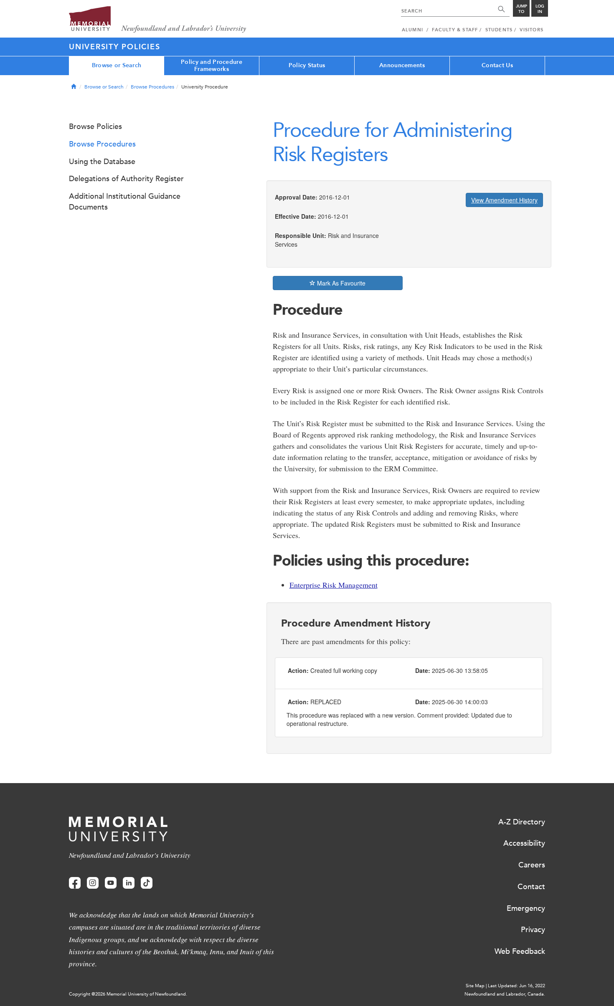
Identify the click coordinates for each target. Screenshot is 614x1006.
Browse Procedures (152, 87)
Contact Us (497, 65)
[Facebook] (75, 883)
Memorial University (157, 19)
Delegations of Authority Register (126, 178)
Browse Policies (95, 126)
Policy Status (307, 65)
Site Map (475, 985)
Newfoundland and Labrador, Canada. (504, 994)
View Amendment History (504, 200)
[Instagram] (93, 883)
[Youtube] (111, 883)
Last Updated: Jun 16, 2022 (516, 985)
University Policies (114, 46)
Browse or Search (116, 65)
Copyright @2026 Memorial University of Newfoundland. (128, 994)
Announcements (402, 65)
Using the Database (102, 161)
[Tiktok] (146, 883)
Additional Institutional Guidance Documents (124, 202)
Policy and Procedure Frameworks (211, 65)
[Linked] (128, 883)
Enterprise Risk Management (333, 585)
